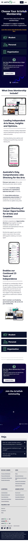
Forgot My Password (19, 494)
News (16, 473)
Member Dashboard (19, 499)
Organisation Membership (6, 478)
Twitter (5, 528)
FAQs (2, 512)
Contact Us (3, 510)
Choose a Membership (5, 473)
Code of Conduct (16, 525)
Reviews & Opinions (19, 475)
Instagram (10, 528)
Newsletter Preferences (20, 497)
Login (25, 2)
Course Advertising (5, 501)
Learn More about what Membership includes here (14, 30)
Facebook (2, 528)
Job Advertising (4, 492)
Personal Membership (5, 475)
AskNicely (26, 423)
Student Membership (5, 480)
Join (22, 2)
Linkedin (7, 528)
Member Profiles (18, 485)
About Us (3, 508)
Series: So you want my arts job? (20, 478)
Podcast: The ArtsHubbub (20, 481)
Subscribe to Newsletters (20, 483)
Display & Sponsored (5, 494)
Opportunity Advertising (6, 499)
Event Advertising (4, 497)
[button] (24, 442)
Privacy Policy (3, 525)
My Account (17, 492)
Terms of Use (10, 525)
